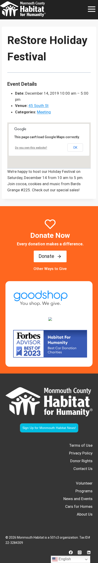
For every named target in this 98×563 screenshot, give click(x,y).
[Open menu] (91, 9)
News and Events (78, 498)
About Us (85, 514)
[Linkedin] (89, 552)
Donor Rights (81, 461)
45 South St (38, 105)
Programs (84, 491)
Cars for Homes (79, 506)
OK (75, 147)
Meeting (44, 112)
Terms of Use (81, 445)
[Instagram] (80, 552)
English (64, 559)
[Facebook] (71, 552)
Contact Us (83, 468)
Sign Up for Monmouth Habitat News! (49, 428)
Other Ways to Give (50, 268)
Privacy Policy (81, 453)
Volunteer (84, 483)
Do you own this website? (31, 147)
